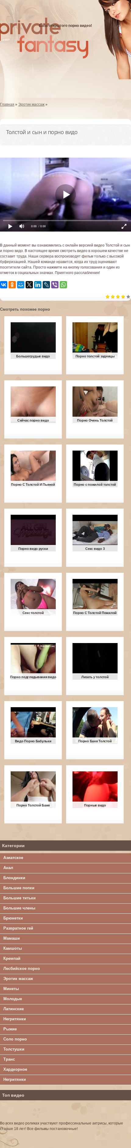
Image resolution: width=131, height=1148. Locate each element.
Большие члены (19, 908)
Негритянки (14, 1019)
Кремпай (11, 958)
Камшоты (12, 948)
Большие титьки (19, 898)
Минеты (11, 988)
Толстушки (13, 1049)
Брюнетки (13, 918)
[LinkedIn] (37, 284)
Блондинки (14, 878)
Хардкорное (15, 1069)
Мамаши (11, 938)
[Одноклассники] (12, 284)
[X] (29, 284)
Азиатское (13, 857)
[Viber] (54, 284)
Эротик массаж (18, 978)
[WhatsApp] (63, 284)
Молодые (12, 998)
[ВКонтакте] (3, 284)
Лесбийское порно (21, 968)
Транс (9, 1059)
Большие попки (18, 888)
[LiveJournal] (46, 284)
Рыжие (10, 1029)
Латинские (13, 1009)
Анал (8, 867)
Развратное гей (18, 928)
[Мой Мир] (20, 284)
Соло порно (15, 1039)
